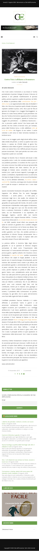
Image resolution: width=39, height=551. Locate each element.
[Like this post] (15, 374)
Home (3, 43)
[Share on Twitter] (19, 374)
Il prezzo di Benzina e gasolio (11, 435)
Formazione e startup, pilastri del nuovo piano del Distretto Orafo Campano (17, 472)
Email (3, 400)
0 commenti (27, 370)
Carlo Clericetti (22, 82)
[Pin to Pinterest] (21, 374)
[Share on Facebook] (17, 374)
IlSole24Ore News (11, 416)
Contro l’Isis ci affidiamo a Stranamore (19, 80)
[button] (3, 504)
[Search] (37, 37)
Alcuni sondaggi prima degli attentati (25, 320)
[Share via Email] (24, 374)
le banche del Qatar (16, 255)
